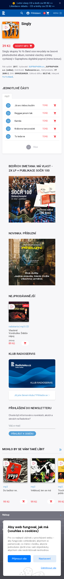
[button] (22, 13)
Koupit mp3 (21, 46)
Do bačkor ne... (10, 490)
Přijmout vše (19, 558)
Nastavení (45, 558)
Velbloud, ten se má (41, 490)
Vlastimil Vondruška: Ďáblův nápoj (18, 333)
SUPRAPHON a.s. (37, 66)
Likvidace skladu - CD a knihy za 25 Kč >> (32, 6)
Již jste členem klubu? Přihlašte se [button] (31, 395)
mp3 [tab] (7, 96)
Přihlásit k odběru (22, 433)
